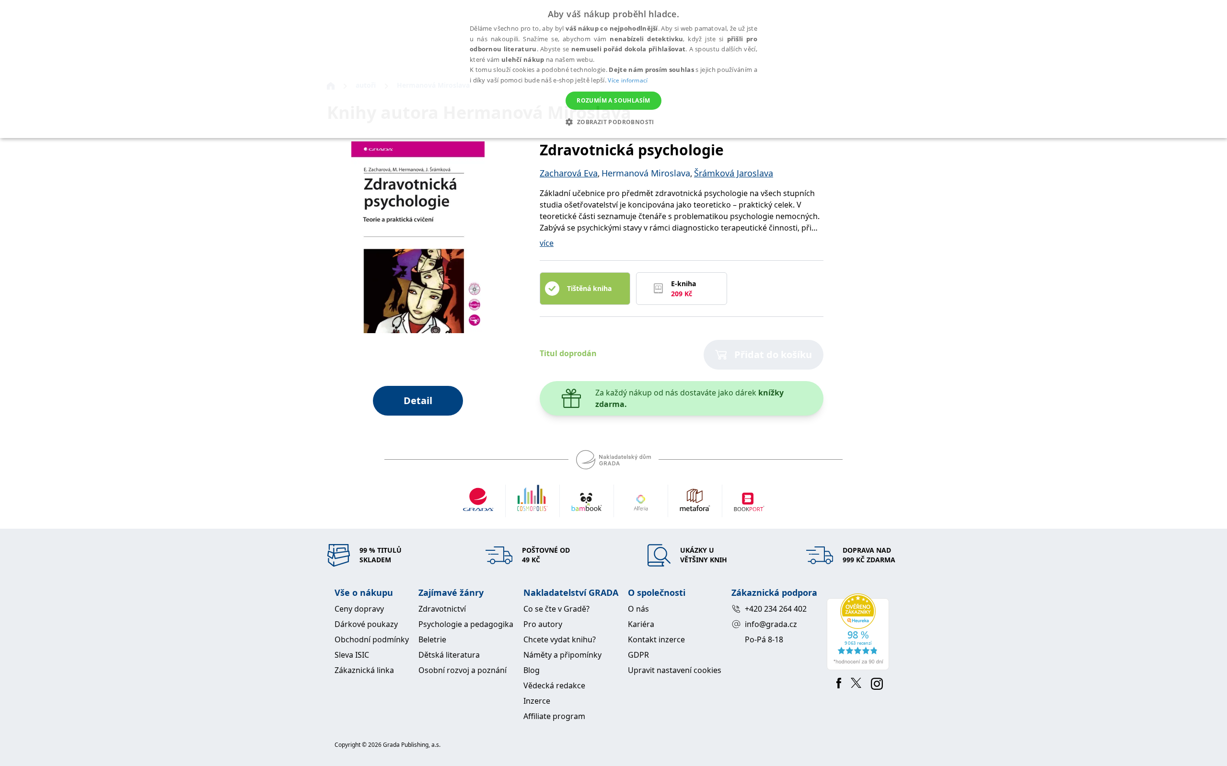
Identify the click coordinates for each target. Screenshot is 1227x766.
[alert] (613, 69)
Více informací (628, 80)
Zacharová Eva (569, 173)
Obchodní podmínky (372, 639)
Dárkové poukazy (366, 624)
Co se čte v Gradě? (556, 609)
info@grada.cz (771, 624)
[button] (613, 122)
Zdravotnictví (442, 609)
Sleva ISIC (352, 655)
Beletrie (432, 639)
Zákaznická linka (364, 670)
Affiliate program (554, 716)
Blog (531, 670)
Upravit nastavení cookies (674, 670)
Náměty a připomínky (562, 655)
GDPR (638, 655)
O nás (638, 609)
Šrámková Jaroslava (733, 173)
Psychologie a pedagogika (465, 624)
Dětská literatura (449, 655)
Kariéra (641, 624)
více (547, 243)
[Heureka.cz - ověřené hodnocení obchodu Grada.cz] (859, 631)
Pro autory (542, 624)
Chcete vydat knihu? (559, 639)
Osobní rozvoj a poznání (462, 670)
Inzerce (536, 701)
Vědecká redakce (554, 685)
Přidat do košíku (773, 354)
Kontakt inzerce (656, 639)
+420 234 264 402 (776, 609)
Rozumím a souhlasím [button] (613, 100)
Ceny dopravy (359, 609)
